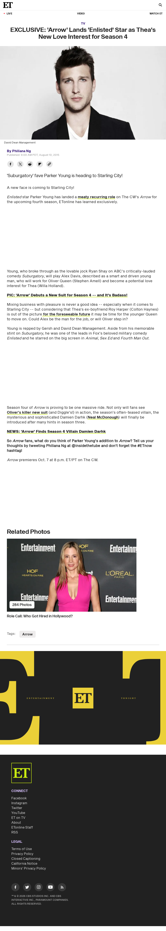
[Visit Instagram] (39, 888)
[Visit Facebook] (15, 888)
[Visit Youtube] (50, 887)
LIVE (9, 14)
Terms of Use (21, 849)
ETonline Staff (22, 827)
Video (81, 14)
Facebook (19, 798)
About (16, 822)
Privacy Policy (22, 853)
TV (83, 23)
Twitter (16, 808)
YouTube (18, 812)
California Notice (24, 863)
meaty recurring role (96, 197)
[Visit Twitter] (27, 888)
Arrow (27, 634)
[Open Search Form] (160, 5)
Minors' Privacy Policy (28, 868)
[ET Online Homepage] (9, 5)
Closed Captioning (25, 858)
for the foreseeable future (66, 314)
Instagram (19, 803)
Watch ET (156, 14)
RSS (14, 832)
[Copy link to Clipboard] (49, 164)
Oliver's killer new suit (27, 412)
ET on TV (18, 817)
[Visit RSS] (62, 888)
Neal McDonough (103, 417)
